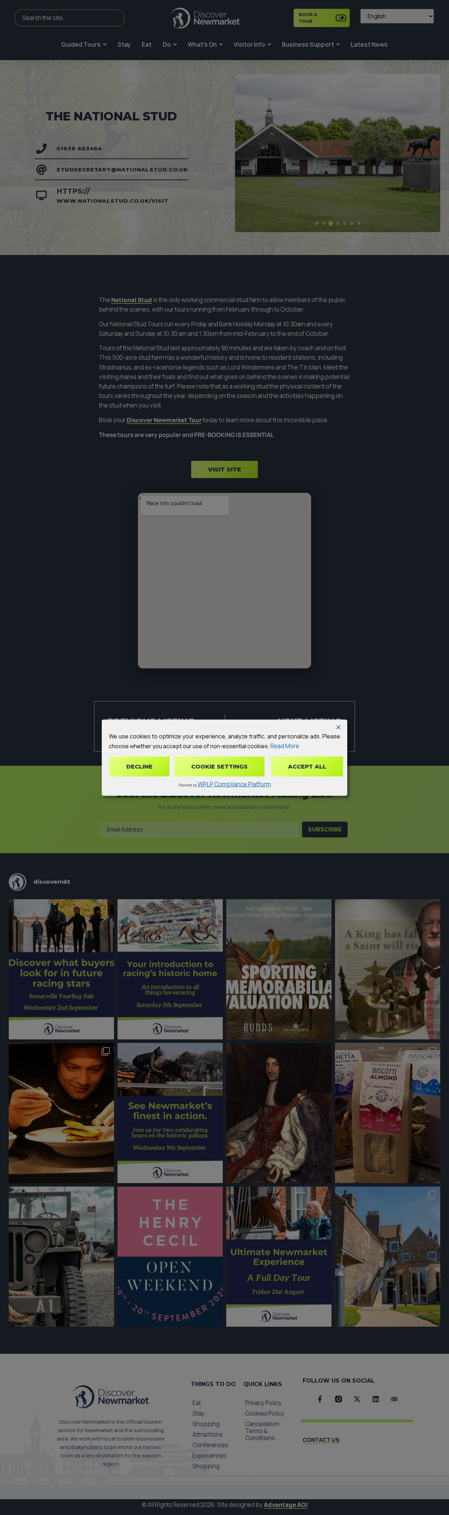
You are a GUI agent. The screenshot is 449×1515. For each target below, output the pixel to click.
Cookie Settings (219, 766)
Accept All (307, 766)
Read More (284, 746)
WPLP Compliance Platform (234, 784)
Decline (139, 766)
